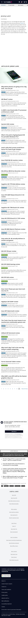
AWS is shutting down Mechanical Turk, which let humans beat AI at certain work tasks (15, 454)
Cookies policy (5, 595)
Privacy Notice (18, 434)
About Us (4, 581)
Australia (11, 485)
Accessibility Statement (7, 603)
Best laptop (20, 5)
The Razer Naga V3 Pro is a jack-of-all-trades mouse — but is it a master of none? (14, 459)
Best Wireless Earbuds (14, 543)
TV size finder (11, 5)
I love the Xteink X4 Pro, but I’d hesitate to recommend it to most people (14, 464)
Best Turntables (14, 537)
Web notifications (5, 601)
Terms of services (17, 433)
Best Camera (14, 551)
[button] (26, 2)
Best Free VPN (14, 498)
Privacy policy (4, 592)
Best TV (14, 526)
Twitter (22, 23)
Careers (3, 606)
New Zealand (17, 485)
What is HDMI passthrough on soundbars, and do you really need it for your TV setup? (15, 477)
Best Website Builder (14, 503)
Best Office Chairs (14, 546)
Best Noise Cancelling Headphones (14, 540)
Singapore (6, 485)
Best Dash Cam (14, 554)
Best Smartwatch (14, 532)
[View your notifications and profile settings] (19, 2)
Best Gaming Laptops (14, 512)
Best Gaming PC (14, 515)
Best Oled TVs (14, 529)
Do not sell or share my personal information (11, 609)
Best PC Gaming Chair (14, 517)
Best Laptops (14, 509)
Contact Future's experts (7, 583)
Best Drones (14, 557)
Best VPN (14, 495)
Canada (23, 485)
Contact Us (4, 586)
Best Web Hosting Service (14, 501)
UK (2, 485)
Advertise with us (5, 598)
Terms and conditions (6, 589)
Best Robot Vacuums (14, 560)
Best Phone (14, 523)
